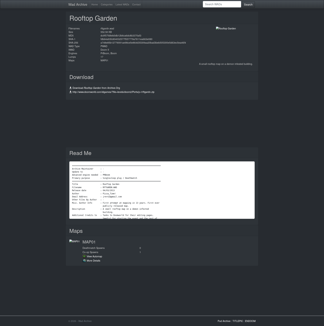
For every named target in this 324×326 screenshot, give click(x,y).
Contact (136, 4)
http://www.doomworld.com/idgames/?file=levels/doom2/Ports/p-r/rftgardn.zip (113, 92)
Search (248, 4)
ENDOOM (250, 321)
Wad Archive (77, 4)
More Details (93, 260)
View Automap (94, 256)
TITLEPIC (238, 321)
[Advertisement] (162, 123)
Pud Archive (224, 321)
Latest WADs (122, 4)
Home (94, 4)
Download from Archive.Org (96, 87)
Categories (107, 4)
